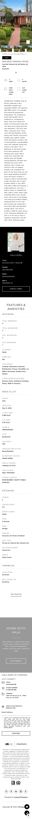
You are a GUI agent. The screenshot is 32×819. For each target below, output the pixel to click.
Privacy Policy (8, 727)
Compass (11, 751)
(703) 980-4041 (7, 269)
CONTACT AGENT (16, 289)
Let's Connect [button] (16, 661)
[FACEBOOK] (11, 791)
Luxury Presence (21, 797)
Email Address (7, 712)
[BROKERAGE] (21, 791)
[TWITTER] (25, 791)
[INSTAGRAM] (6, 791)
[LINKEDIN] (16, 791)
